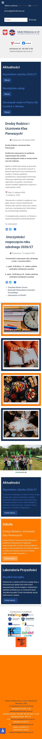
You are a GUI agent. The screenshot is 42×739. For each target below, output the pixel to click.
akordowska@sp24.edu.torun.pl (23, 719)
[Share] (14, 229)
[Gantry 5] (21, 32)
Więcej (7, 80)
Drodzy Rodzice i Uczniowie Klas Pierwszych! (17, 128)
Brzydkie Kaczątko (13, 577)
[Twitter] (10, 229)
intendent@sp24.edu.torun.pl (22, 724)
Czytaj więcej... (10, 513)
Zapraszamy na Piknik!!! (17, 295)
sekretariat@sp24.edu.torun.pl (21, 711)
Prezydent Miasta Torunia (17, 287)
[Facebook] (6, 229)
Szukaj (33, 20)
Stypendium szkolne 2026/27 (20, 74)
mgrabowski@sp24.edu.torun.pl (21, 732)
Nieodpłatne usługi (14, 88)
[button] (16, 472)
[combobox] (16, 20)
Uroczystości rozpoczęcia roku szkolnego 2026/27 (19, 242)
